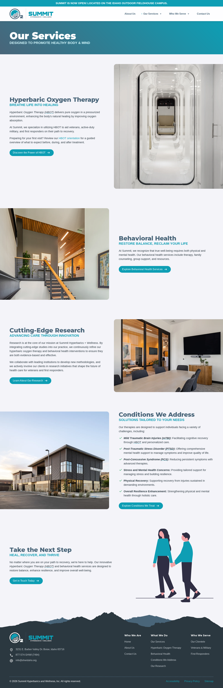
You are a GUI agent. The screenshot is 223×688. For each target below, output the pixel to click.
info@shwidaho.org (26, 660)
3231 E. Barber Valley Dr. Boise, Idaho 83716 (40, 649)
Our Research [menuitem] (158, 666)
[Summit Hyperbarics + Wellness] (31, 13)
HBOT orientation (69, 138)
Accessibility (172, 681)
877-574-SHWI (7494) (27, 654)
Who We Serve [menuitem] (177, 13)
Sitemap (208, 681)
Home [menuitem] (127, 641)
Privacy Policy (192, 681)
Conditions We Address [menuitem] (163, 660)
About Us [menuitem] (130, 13)
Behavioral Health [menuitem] (160, 654)
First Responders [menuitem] (200, 654)
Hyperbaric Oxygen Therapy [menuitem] (166, 647)
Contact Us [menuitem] (203, 13)
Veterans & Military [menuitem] (201, 647)
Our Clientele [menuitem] (198, 641)
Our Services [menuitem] (150, 13)
